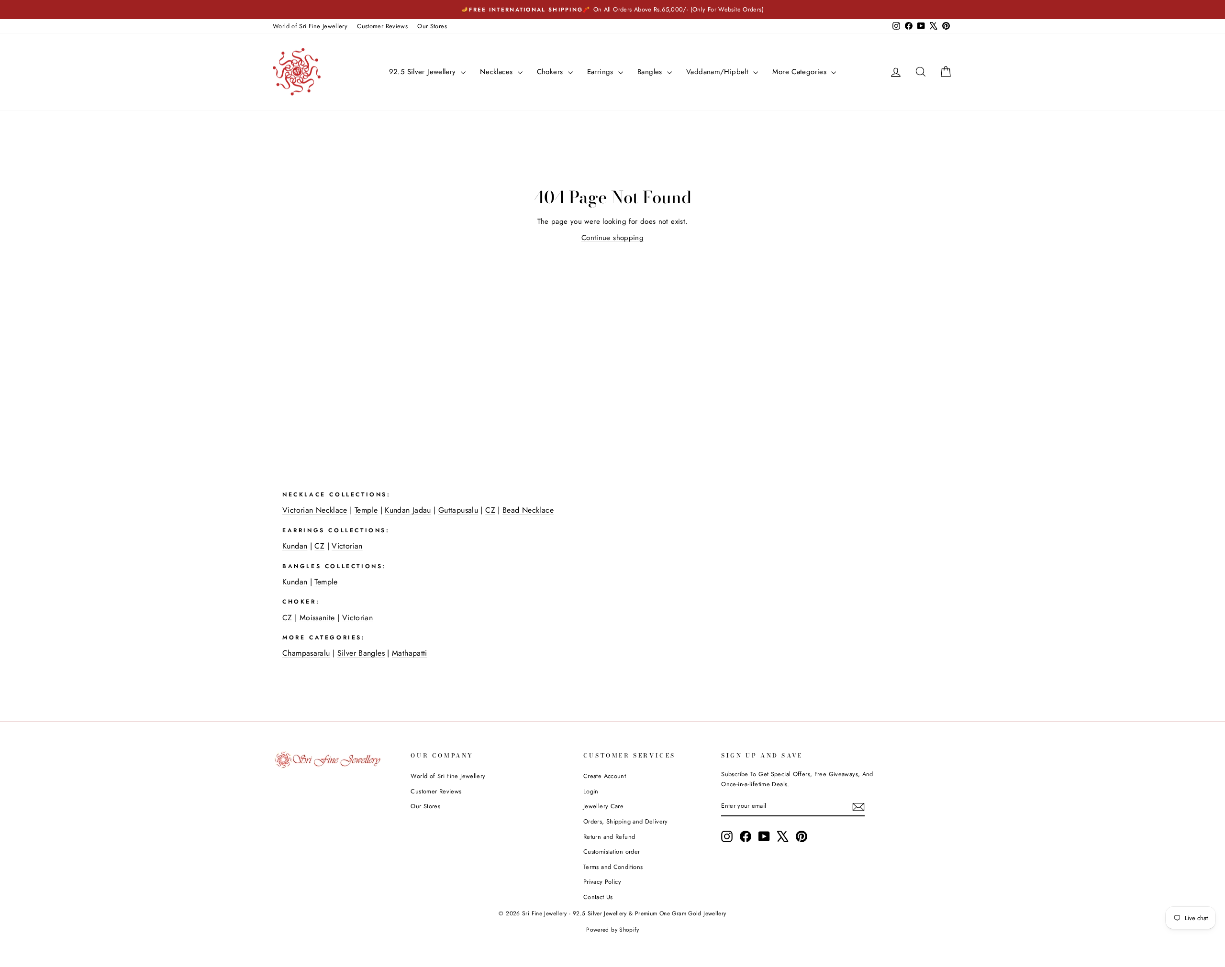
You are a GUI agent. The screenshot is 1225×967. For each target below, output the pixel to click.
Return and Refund (609, 836)
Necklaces (497, 71)
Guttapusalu (458, 510)
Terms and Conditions (613, 866)
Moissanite (317, 617)
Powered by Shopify (612, 929)
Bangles (651, 71)
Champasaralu (306, 653)
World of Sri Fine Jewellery (310, 26)
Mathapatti (409, 653)
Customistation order (611, 851)
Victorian (347, 545)
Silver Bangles (361, 653)
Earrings (601, 71)
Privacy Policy (602, 881)
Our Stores (432, 26)
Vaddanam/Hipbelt (718, 71)
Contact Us (598, 896)
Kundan (294, 545)
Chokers (551, 71)
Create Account (604, 775)
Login (591, 791)
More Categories (800, 71)
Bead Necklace (528, 510)
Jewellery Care (603, 806)
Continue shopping (612, 237)
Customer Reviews (382, 26)
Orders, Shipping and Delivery (625, 821)
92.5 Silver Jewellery (423, 71)
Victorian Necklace (314, 510)
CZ (490, 510)
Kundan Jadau (408, 510)
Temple (366, 510)
